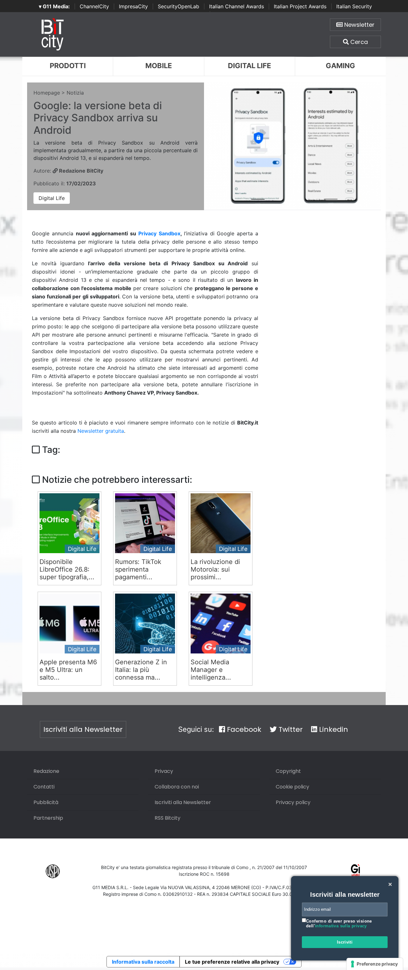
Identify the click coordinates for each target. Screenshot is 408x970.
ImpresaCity (133, 6)
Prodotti (68, 65)
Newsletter (359, 25)
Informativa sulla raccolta (143, 962)
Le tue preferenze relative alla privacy (232, 962)
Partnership (48, 818)
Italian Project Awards (300, 6)
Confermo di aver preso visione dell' (339, 924)
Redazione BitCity (80, 171)
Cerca (358, 42)
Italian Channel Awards (236, 6)
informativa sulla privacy (341, 926)
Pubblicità (45, 802)
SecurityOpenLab (178, 6)
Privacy (164, 771)
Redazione (46, 771)
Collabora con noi (177, 786)
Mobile (158, 65)
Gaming (340, 65)
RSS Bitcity (167, 818)
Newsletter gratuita (100, 431)
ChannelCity (94, 6)
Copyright (288, 771)
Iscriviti (345, 942)
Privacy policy (293, 802)
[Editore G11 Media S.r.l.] (355, 871)
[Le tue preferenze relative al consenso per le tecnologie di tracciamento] (374, 964)
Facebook (243, 729)
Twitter (290, 729)
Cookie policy (292, 786)
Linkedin (332, 729)
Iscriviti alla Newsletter (83, 729)
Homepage (46, 92)
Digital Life (249, 65)
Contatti (44, 786)
